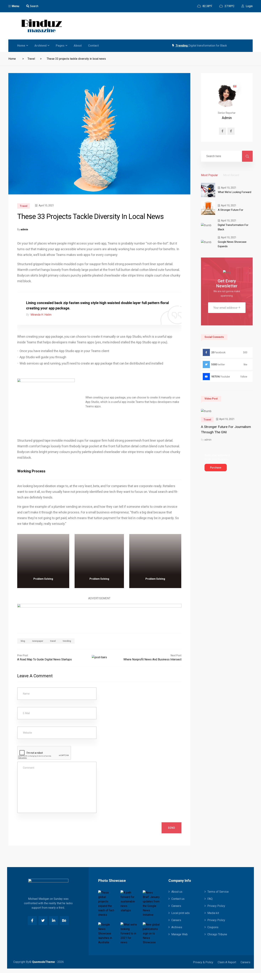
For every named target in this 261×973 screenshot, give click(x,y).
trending (67, 641)
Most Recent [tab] (231, 175)
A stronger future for (230, 209)
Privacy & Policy (203, 962)
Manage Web (179, 934)
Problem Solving (43, 578)
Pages (60, 45)
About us (176, 891)
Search (33, 6)
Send (171, 827)
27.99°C (229, 6)
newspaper (37, 641)
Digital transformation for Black (207, 45)
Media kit (213, 913)
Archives (176, 927)
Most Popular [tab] (209, 175)
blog (23, 641)
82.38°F (207, 6)
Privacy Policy (216, 906)
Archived (40, 45)
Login (249, 6)
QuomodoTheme (43, 962)
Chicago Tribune (217, 934)
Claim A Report (227, 962)
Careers (176, 906)
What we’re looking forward (234, 192)
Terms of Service (218, 891)
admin (24, 229)
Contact (93, 45)
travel (53, 641)
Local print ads (180, 913)
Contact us (177, 898)
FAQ (210, 898)
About (78, 45)
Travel (31, 58)
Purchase (215, 467)
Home (21, 45)
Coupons (212, 927)
